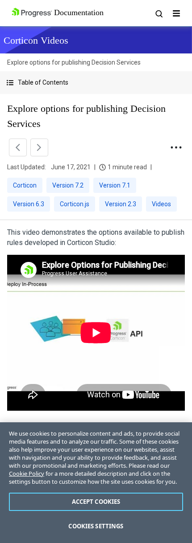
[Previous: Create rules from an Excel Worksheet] (18, 147)
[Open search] (158, 13)
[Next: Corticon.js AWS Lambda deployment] (39, 147)
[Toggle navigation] (176, 13)
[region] (96, 482)
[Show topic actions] (176, 147)
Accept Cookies (96, 502)
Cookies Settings (95, 526)
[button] (96, 82)
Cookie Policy (26, 474)
